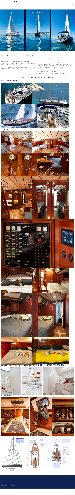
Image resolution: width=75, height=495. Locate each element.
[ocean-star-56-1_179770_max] (37, 237)
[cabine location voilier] (19, 275)
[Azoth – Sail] (12, 1)
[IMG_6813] (19, 159)
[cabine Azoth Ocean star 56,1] (19, 311)
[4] (19, 137)
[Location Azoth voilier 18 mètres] (19, 110)
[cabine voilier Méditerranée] (50, 275)
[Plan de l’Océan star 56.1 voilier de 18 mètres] (37, 448)
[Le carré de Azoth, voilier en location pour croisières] (50, 137)
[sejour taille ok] (50, 158)
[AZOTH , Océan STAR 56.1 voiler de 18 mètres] (19, 89)
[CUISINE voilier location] (37, 410)
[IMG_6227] (19, 345)
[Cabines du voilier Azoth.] (50, 344)
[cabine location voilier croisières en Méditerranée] (50, 311)
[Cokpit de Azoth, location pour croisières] (50, 110)
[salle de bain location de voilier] (37, 375)
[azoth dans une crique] (50, 89)
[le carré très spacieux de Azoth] (19, 194)
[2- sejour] (50, 194)
